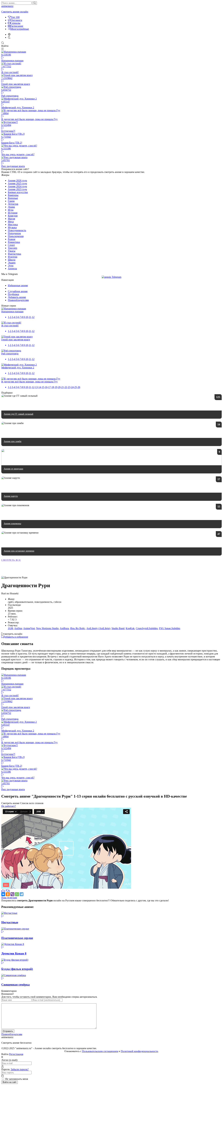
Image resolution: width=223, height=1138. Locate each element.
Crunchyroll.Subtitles (147, 628)
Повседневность (17, 230)
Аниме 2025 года (17, 183)
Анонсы (12, 268)
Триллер (12, 248)
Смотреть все (11, 560)
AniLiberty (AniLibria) (98, 628)
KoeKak (130, 628)
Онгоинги (16, 20)
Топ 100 (15, 17)
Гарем (11, 201)
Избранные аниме (18, 285)
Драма (11, 207)
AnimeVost (29, 628)
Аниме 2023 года (17, 189)
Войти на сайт (9, 1082)
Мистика (13, 224)
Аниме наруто (11, 496)
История (12, 212)
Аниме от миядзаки (13, 469)
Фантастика (14, 253)
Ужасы (11, 251)
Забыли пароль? (20, 1069)
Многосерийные (19, 29)
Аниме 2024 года (17, 186)
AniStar (18, 628)
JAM (10, 628)
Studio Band (118, 628)
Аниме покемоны (12, 523)
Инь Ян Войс (77, 628)
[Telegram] (22, 894)
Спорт (11, 245)
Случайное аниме (18, 291)
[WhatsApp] (17, 894)
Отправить (8, 1031)
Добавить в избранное (15, 636)
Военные (13, 198)
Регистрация (16, 1054)
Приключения (16, 236)
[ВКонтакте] (3, 894)
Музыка (12, 227)
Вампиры (13, 195)
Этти (10, 265)
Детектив (13, 204)
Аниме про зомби (12, 441)
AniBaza (64, 628)
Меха (11, 221)
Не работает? (8, 806)
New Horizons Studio (47, 628)
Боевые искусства (18, 192)
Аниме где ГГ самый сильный (18, 414)
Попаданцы (14, 233)
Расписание (16, 26)
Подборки (13, 294)
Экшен (12, 262)
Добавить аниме (17, 297)
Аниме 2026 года (17, 180)
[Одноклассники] (8, 894)
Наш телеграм (9, 897)
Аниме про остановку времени (19, 551)
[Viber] (12, 894)
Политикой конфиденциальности (139, 1051)
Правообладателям (18, 300)
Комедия (12, 215)
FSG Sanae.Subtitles (169, 628)
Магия (11, 218)
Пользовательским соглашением (100, 1051)
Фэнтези (12, 256)
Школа (11, 259)
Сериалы (15, 23)
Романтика (14, 242)
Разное (11, 239)
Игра (10, 209)
